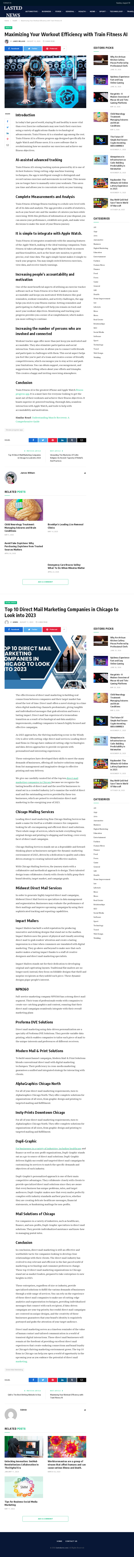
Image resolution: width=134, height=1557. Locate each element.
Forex (58, 11)
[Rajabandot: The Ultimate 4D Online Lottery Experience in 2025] (101, 183)
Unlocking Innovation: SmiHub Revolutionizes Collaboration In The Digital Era (22, 1464)
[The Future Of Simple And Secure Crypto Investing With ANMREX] (101, 140)
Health (82, 11)
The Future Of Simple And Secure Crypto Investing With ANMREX (118, 141)
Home (59, 1541)
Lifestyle (97, 307)
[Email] (8, 145)
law (95, 302)
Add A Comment (45, 582)
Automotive (31, 11)
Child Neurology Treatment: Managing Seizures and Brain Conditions (20, 527)
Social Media (99, 332)
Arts (95, 235)
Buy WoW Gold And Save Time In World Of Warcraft (119, 202)
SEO (95, 328)
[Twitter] (8, 127)
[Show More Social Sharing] (64, 48)
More (96, 311)
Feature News (99, 265)
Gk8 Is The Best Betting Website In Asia (24, 1394)
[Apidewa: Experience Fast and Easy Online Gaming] (101, 80)
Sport (102, 11)
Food (96, 273)
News (92, 11)
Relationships (99, 323)
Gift (95, 290)
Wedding (97, 357)
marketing (21, 1361)
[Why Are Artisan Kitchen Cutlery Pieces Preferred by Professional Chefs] (101, 60)
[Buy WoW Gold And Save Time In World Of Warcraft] (101, 203)
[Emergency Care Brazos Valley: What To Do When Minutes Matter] (67, 550)
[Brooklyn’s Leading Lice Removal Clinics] (67, 510)
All (95, 227)
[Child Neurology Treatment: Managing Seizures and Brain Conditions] (24, 510)
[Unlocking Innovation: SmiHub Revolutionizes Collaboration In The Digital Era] (24, 1447)
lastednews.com (62, 1548)
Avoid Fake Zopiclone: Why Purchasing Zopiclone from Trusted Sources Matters (24, 546)
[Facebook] (8, 121)
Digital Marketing (101, 248)
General (70, 11)
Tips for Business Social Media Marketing (21, 1503)
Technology (116, 11)
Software (97, 336)
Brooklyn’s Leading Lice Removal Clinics (65, 526)
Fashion (97, 261)
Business (46, 11)
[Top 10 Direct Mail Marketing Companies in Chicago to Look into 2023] (45, 662)
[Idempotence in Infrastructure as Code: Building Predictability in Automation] (101, 160)
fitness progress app (14, 430)
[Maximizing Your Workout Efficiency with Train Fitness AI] (45, 81)
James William (19, 41)
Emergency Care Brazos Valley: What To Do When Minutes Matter (66, 566)
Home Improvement (102, 298)
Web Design (98, 353)
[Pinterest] (8, 139)
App (95, 231)
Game (96, 281)
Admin (15, 622)
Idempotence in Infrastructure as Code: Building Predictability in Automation (118, 162)
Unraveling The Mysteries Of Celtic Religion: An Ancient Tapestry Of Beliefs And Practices (66, 458)
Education (98, 252)
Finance (97, 269)
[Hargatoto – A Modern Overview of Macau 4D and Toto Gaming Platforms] (101, 97)
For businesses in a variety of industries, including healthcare (48, 1148)
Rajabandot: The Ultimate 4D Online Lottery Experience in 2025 (119, 184)
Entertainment (100, 256)
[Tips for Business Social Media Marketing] (24, 1487)
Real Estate (98, 319)
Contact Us (7, 3)
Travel (96, 349)
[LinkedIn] (8, 133)
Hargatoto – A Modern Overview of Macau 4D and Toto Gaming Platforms (119, 98)
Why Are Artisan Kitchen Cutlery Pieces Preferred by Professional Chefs (119, 61)
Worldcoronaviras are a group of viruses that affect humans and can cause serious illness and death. (67, 1464)
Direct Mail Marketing (14, 1370)
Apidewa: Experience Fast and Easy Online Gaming (119, 79)
